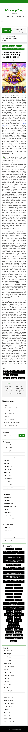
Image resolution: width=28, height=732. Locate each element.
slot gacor (6, 500)
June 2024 (6, 681)
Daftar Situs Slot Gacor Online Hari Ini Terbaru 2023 (14, 581)
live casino (17, 596)
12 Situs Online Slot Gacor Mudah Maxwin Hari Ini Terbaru (13, 552)
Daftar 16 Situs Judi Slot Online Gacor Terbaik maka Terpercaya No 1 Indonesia (14, 568)
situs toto (7, 614)
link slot (9, 596)
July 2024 (6, 678)
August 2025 (7, 669)
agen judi (10, 564)
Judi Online (12, 46)
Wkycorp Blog (14, 10)
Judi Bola (5, 46)
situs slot (10, 611)
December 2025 (8, 666)
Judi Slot (5, 49)
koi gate (6, 481)
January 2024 (7, 697)
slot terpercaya (18, 635)
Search (21, 435)
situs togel (18, 611)
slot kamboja (7, 503)
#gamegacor (9, 548)
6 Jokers (6, 416)
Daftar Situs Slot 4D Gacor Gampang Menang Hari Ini (13, 371)
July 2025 (6, 672)
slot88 (5, 509)
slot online (10, 632)
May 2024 (6, 684)
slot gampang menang (13, 626)
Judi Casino (18, 587)
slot (14, 614)
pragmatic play (10, 599)
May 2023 (6, 712)
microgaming (7, 488)
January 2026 (7, 663)
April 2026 (6, 660)
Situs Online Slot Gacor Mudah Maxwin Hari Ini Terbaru (13, 608)
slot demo (6, 497)
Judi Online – (6, 95)
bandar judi (6, 447)
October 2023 (7, 706)
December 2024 (8, 675)
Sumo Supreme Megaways (12, 422)
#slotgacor (18, 548)
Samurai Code (8, 411)
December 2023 (8, 700)
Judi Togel (11, 49)
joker (5, 460)
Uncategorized (20, 49)
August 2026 (7, 650)
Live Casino (7, 484)
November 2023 (8, 703)
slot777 (9, 617)
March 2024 (7, 691)
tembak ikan (7, 512)
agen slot (17, 564)
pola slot (6, 491)
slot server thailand (8, 506)
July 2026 (6, 654)
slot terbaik (9, 635)
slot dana (6, 494)
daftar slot (10, 585)
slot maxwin (18, 629)
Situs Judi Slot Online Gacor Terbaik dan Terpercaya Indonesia (14, 603)
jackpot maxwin (8, 457)
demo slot (18, 585)
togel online (7, 515)
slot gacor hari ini (13, 623)
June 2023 (6, 709)
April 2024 (6, 687)
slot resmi (18, 632)
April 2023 (6, 715)
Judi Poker (19, 46)
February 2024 (7, 694)
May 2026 (6, 657)
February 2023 (7, 721)
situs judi (19, 599)
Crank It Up (19, 29)
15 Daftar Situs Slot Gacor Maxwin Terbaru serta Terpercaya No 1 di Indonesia (14, 557)
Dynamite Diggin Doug (10, 540)
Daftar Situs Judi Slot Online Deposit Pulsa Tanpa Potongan (13, 577)
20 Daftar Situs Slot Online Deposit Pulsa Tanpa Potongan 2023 (14, 561)
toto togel (13, 641)
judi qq (5, 472)
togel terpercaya (18, 638)
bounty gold (7, 454)
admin (5, 60)
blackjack (6, 451)
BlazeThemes (17, 729)
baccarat (6, 444)
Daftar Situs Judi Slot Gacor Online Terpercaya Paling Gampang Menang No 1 (13, 573)
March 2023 (7, 718)
